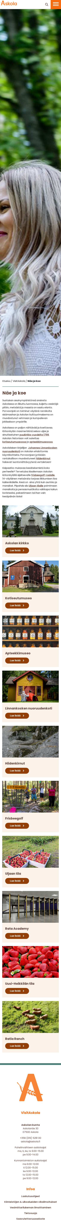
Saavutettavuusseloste (30, 1219)
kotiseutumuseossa (14, 442)
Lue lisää (15, 550)
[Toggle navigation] (56, 4)
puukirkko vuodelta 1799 (34, 434)
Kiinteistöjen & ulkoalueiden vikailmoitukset (30, 1202)
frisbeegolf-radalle (43, 475)
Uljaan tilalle (36, 485)
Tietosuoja (30, 1213)
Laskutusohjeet (30, 1196)
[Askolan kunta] (9, 3)
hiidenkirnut (43, 458)
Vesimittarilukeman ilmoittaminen (30, 1207)
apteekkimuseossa (41, 442)
